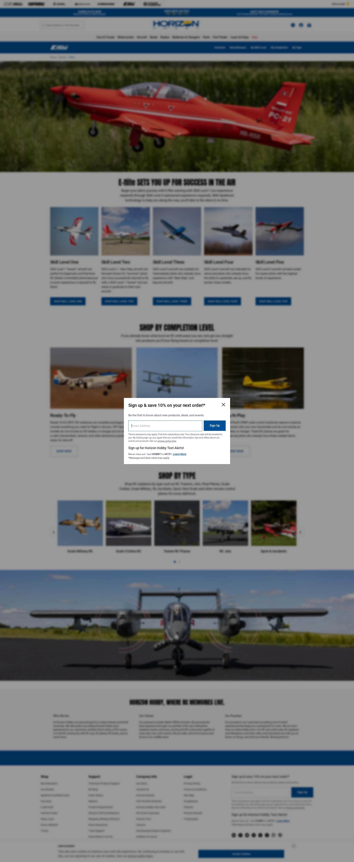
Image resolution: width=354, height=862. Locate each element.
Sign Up (215, 425)
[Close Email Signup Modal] (223, 404)
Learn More (179, 454)
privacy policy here (167, 441)
